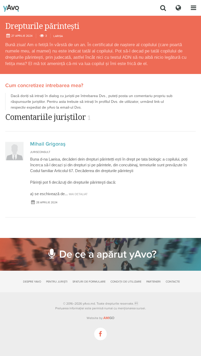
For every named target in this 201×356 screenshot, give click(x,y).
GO (108, 318)
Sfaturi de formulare (88, 281)
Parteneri (153, 281)
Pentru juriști (57, 281)
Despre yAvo (32, 281)
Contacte (173, 281)
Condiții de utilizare (125, 281)
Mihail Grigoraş (47, 144)
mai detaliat (78, 194)
